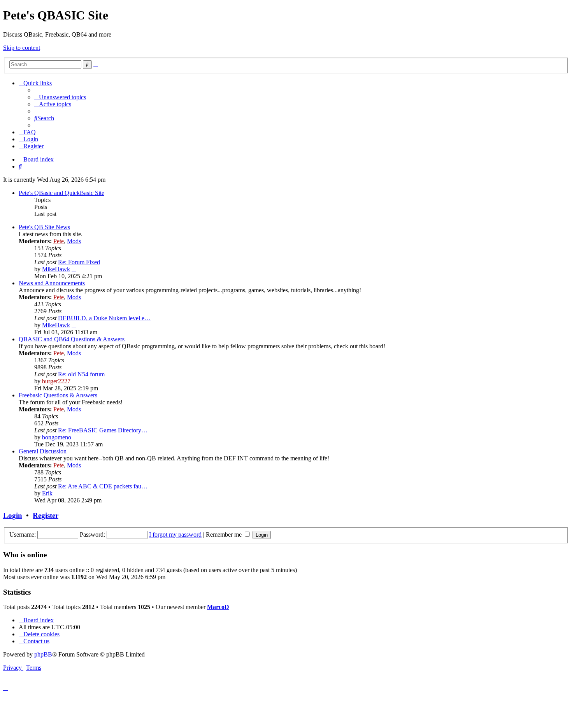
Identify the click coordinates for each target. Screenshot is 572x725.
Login (12, 515)
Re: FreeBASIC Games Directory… (102, 430)
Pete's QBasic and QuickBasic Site (61, 193)
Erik (47, 493)
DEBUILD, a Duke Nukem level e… (104, 318)
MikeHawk (56, 269)
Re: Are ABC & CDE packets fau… (102, 486)
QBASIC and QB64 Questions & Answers (72, 339)
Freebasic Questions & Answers (58, 395)
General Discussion (43, 451)
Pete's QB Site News (44, 227)
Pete (58, 241)
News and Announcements (52, 283)
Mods (74, 241)
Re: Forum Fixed (79, 262)
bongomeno (56, 437)
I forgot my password (175, 534)
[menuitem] (60, 97)
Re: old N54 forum (81, 374)
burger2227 (56, 381)
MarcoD (218, 607)
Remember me (224, 534)
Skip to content (21, 47)
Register (45, 515)
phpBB (43, 654)
